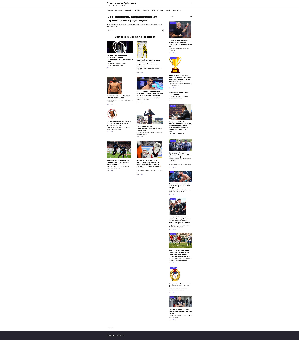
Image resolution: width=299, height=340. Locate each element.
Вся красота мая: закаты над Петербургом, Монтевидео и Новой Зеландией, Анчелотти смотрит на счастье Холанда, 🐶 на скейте (149, 164)
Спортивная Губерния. (122, 3)
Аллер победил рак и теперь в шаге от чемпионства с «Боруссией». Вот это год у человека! (148, 63)
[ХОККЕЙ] (180, 150)
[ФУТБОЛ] (180, 37)
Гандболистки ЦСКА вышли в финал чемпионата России (180, 285)
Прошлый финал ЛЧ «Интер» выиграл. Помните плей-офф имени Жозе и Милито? (118, 162)
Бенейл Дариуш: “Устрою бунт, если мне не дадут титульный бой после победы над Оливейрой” (150, 93)
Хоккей (167, 10)
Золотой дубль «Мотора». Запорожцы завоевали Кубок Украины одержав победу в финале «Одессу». (180, 78)
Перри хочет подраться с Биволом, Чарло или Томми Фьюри (179, 185)
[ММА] (180, 180)
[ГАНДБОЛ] (175, 72)
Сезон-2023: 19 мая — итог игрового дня (179, 93)
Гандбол (146, 10)
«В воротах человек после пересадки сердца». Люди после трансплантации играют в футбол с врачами (179, 253)
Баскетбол (128, 10)
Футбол (160, 10)
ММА (153, 10)
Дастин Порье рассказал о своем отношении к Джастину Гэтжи (180, 311)
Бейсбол (138, 10)
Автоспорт (119, 10)
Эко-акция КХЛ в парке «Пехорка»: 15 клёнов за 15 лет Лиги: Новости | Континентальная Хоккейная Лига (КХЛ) (180, 156)
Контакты (110, 328)
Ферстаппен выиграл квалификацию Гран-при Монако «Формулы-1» (149, 128)
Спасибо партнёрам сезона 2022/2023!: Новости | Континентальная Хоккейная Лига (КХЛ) (120, 58)
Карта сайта (176, 10)
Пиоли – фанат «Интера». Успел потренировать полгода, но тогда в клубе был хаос (180, 43)
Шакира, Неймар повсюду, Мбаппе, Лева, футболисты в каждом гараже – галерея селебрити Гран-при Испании (180, 220)
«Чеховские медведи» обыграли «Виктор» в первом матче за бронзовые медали (119, 123)
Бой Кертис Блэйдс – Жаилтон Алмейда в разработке (118, 97)
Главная (110, 10)
